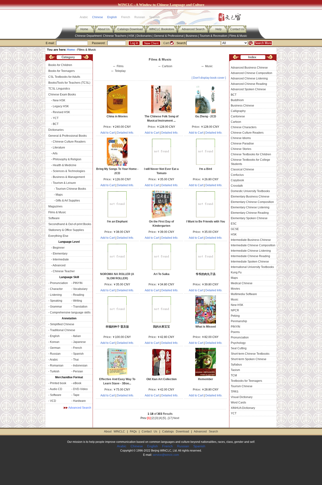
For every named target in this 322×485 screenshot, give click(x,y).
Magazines (55, 206)
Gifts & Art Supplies (68, 200)
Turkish (54, 371)
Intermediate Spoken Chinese (250, 261)
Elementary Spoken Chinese (249, 218)
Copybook (237, 180)
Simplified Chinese (62, 324)
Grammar (56, 306)
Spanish (78, 353)
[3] (156, 418)
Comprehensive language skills (70, 312)
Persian (78, 371)
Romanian (56, 365)
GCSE (235, 229)
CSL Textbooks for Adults (64, 76)
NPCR (235, 310)
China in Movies (117, 116)
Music (209, 66)
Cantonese (238, 116)
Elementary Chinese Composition (252, 202)
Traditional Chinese (62, 330)
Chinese (97, 17)
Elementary (60, 253)
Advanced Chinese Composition (251, 73)
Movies (235, 288)
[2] (152, 418)
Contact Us (237, 29)
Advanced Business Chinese (249, 67)
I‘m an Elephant (117, 221)
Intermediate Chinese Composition (253, 245)
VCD (53, 401)
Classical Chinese (242, 169)
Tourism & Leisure (64, 183)
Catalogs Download (130, 29)
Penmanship (239, 321)
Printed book (58, 383)
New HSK (59, 100)
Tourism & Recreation (213, 35)
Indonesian (80, 365)
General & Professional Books (67, 135)
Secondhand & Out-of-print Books (69, 224)
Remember (205, 379)
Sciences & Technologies (69, 171)
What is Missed (205, 326)
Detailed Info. (125, 132)
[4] (160, 418)
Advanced (59, 265)
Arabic (54, 359)
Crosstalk (237, 185)
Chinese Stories (241, 149)
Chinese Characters (243, 127)
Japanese (79, 342)
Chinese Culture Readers (69, 141)
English (112, 17)
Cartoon (167, 66)
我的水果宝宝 (161, 326)
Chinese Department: (89, 35)
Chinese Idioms (241, 138)
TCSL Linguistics (59, 88)
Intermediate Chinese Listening (251, 250)
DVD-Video (80, 389)
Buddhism (237, 100)
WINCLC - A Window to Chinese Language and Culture (161, 5)
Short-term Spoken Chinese (248, 359)
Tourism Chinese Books (71, 188)
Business (192, 35)
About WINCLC (114, 431)
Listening (56, 294)
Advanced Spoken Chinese (248, 89)
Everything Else (58, 236)
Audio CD (56, 389)
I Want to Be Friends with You (205, 221)
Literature (59, 147)
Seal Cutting (239, 348)
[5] (164, 418)
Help (218, 29)
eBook (77, 383)
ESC (234, 223)
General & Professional (169, 35)
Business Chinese (242, 105)
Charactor (56, 289)
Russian (55, 353)
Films (120, 66)
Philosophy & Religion (67, 159)
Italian (77, 336)
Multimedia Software (244, 294)
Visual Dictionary (241, 397)
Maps (59, 194)
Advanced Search (193, 29)
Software (54, 218)
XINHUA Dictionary (243, 408)
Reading (78, 294)
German (55, 347)
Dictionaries (144, 35)
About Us (104, 29)
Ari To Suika (161, 274)
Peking (235, 315)
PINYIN (78, 283)
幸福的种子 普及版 (117, 326)
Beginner (59, 247)
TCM (234, 375)
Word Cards (238, 402)
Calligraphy (238, 111)
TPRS (234, 391)
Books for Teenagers (61, 71)
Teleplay (120, 71)
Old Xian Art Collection (161, 379)
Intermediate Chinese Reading (250, 256)
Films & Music (238, 35)
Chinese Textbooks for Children (251, 154)
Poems (235, 332)
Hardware (79, 401)
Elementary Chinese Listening (250, 207)
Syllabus (236, 364)
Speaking (56, 300)
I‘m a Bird (205, 169)
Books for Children (60, 65)
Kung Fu (236, 272)
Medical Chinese (241, 283)
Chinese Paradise (242, 143)
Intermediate (61, 259)
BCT (55, 124)
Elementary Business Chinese (250, 196)
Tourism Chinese (241, 386)
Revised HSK (61, 112)
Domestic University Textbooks (250, 191)
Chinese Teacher (64, 271)
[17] (170, 418)
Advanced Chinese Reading (249, 84)
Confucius (237, 175)
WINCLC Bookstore (161, 29)
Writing (77, 300)
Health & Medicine (64, 165)
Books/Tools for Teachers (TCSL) (69, 82)
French (77, 347)
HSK (131, 35)
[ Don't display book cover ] (209, 77)
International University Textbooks (252, 267)
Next (176, 418)
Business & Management (69, 177)
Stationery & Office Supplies (66, 230)
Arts (55, 153)
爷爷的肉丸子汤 (205, 274)
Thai (76, 359)
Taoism (235, 370)
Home (84, 29)
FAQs (133, 431)
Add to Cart (107, 132)
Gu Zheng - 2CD (205, 116)
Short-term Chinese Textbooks (250, 353)
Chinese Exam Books (62, 94)
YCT (55, 118)
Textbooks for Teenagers (246, 380)
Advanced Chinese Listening (249, 78)
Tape (76, 395)
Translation (80, 306)
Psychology (238, 343)
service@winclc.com (166, 454)
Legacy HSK (61, 106)
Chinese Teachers (114, 35)
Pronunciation (59, 283)
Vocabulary (80, 289)
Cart (166, 43)
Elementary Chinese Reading (250, 212)
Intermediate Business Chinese (251, 240)
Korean (54, 342)
